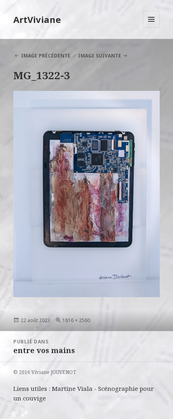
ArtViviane (37, 19)
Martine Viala (72, 388)
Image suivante (99, 55)
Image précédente (45, 55)
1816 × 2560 (76, 320)
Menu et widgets (151, 27)
